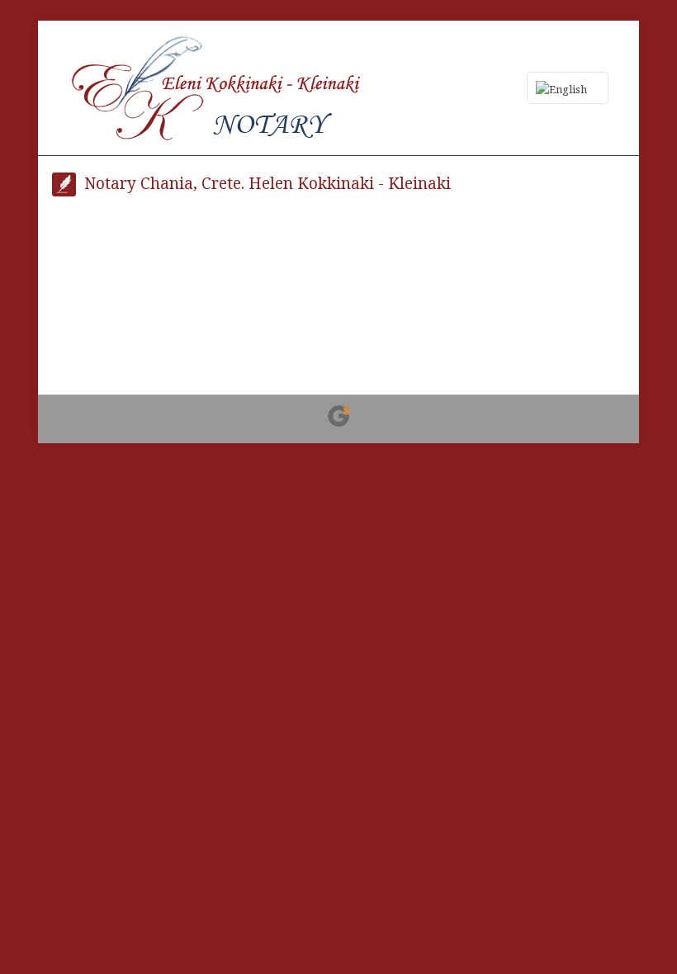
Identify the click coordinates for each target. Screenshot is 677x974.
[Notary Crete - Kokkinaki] (217, 88)
